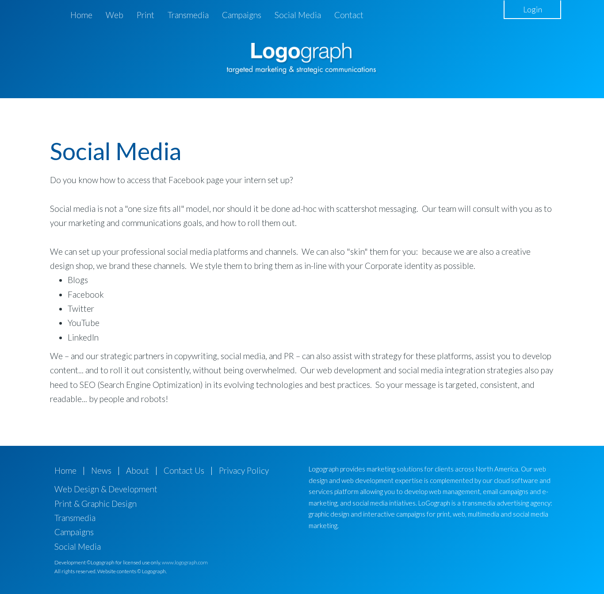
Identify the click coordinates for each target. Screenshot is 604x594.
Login (532, 9)
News (101, 470)
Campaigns (241, 15)
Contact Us (184, 470)
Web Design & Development (105, 489)
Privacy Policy (244, 470)
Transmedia (188, 15)
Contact (348, 15)
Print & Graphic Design (95, 503)
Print (145, 15)
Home (81, 15)
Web (114, 15)
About (137, 470)
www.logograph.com (185, 562)
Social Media (298, 15)
